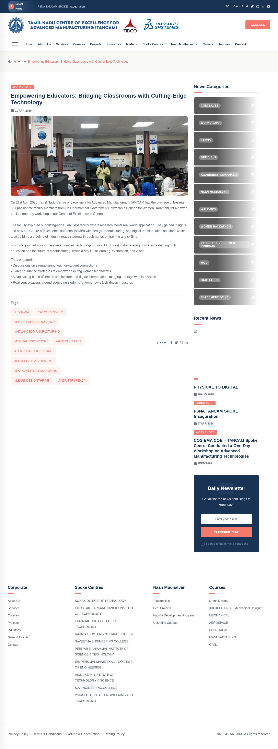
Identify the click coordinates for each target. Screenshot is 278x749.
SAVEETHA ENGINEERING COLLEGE (101, 641)
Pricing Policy (115, 734)
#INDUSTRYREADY (72, 380)
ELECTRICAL (218, 630)
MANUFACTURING (222, 637)
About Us (14, 600)
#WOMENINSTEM (50, 312)
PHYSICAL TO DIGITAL (216, 387)
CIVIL (213, 644)
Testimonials (161, 600)
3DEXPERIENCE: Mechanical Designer (236, 608)
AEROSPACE (218, 622)
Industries (14, 630)
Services (14, 608)
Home (12, 61)
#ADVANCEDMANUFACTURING (37, 331)
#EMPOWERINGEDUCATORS (35, 370)
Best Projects (162, 608)
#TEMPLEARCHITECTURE (33, 351)
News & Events (18, 637)
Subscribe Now (226, 532)
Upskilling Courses (165, 622)
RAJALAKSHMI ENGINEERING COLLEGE (104, 634)
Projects (13, 622)
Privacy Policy (18, 734)
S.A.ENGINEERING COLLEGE (96, 687)
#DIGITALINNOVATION (30, 341)
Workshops (22, 86)
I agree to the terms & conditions (227, 543)
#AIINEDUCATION (68, 341)
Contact (13, 644)
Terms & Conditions (47, 734)
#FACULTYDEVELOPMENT (33, 361)
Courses (258, 24)
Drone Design (218, 600)
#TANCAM (21, 312)
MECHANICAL (219, 615)
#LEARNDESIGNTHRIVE (31, 380)
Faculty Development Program (173, 615)
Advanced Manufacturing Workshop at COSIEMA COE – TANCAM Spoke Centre (89, 6)
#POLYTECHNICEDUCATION (35, 321)
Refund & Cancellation (83, 734)
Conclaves (204, 403)
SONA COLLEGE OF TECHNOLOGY (100, 600)
